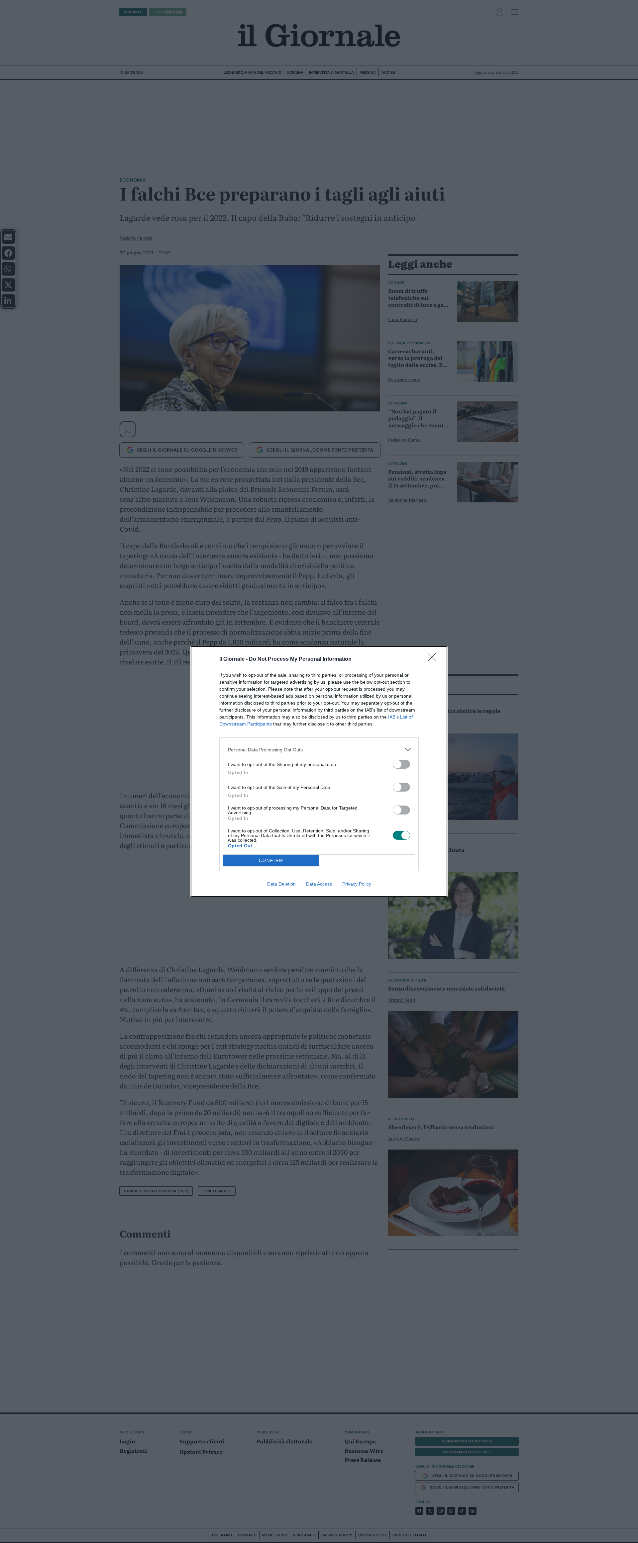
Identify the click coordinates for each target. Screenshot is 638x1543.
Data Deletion (281, 884)
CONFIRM (271, 860)
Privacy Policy (356, 884)
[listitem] (319, 749)
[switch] (401, 764)
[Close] (434, 659)
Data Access (319, 884)
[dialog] (319, 771)
